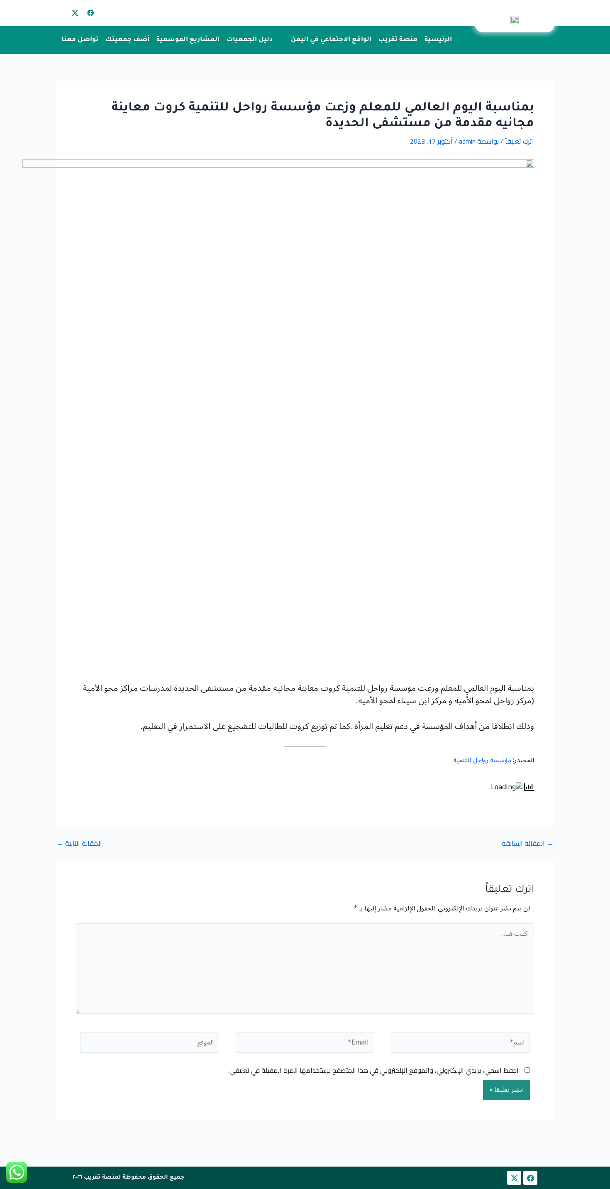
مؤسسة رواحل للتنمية (482, 760)
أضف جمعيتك (127, 40)
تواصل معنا (79, 40)
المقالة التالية (79, 843)
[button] (326, 40)
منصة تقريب (397, 40)
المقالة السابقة (527, 843)
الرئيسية (438, 40)
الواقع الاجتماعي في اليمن (331, 40)
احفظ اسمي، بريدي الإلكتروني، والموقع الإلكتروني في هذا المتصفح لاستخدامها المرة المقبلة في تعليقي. (373, 1070)
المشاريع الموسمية (188, 40)
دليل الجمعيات (250, 40)
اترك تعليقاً (519, 141)
